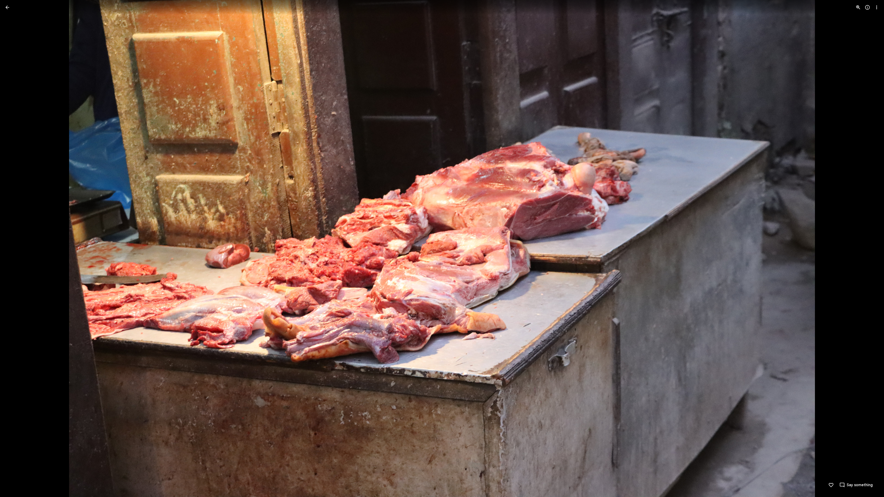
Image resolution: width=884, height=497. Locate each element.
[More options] (876, 7)
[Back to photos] (7, 7)
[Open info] (867, 7)
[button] (12, 248)
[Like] (831, 485)
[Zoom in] (858, 7)
